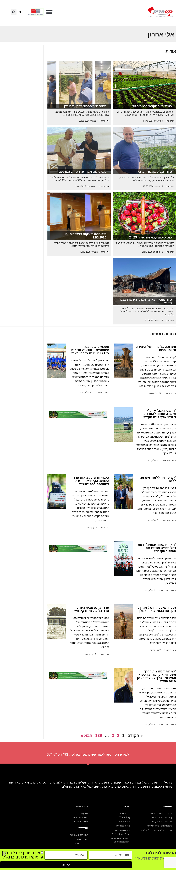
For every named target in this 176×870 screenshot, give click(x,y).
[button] (49, 12)
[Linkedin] (20, 12)
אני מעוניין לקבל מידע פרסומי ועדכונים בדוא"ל (23, 855)
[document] (88, 435)
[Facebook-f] (27, 12)
